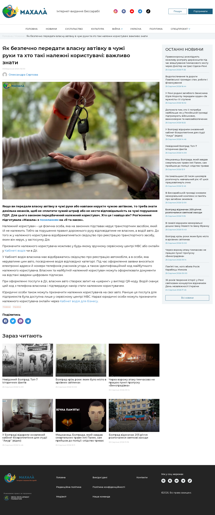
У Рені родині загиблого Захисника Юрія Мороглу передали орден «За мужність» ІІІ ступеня (186, 96)
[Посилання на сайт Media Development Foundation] (16, 498)
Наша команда (101, 496)
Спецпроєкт (179, 28)
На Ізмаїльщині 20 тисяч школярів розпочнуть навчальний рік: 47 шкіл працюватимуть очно (186, 179)
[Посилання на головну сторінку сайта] (29, 478)
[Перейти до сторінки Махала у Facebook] (124, 11)
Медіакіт (61, 496)
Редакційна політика (68, 487)
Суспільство (74, 28)
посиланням (49, 220)
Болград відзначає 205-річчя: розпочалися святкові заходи (183, 211)
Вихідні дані (100, 477)
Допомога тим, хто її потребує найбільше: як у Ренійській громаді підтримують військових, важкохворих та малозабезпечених (186, 114)
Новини (51, 28)
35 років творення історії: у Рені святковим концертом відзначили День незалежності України (185, 283)
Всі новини (187, 297)
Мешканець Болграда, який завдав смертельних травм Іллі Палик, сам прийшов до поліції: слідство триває (187, 162)
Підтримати (200, 11)
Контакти (141, 477)
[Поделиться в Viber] (20, 321)
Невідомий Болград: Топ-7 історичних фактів (181, 148)
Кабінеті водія (15, 250)
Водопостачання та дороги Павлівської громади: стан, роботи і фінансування (186, 79)
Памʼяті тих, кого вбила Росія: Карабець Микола (182, 268)
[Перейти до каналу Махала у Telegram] (148, 11)
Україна (135, 28)
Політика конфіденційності (109, 487)
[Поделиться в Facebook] (5, 321)
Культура (97, 28)
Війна (116, 28)
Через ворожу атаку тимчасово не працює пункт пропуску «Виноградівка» (185, 253)
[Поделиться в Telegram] (28, 321)
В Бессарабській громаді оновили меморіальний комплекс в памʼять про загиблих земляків (185, 196)
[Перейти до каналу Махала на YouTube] (140, 11)
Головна (31, 28)
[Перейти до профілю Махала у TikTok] (190, 481)
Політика (156, 28)
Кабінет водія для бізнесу (79, 301)
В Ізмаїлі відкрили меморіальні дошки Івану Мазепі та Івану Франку (187, 225)
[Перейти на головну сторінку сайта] (24, 11)
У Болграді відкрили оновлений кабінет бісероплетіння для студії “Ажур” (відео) (185, 132)
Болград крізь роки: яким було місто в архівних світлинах (187, 238)
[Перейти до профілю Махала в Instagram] (115, 11)
